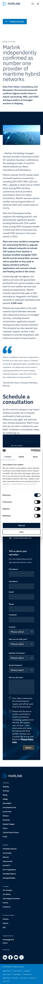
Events (5, 943)
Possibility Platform (9, 874)
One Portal (23, 978)
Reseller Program (9, 824)
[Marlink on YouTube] (16, 957)
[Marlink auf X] (21, 957)
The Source (6, 981)
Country (12, 627)
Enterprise (6, 820)
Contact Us (6, 907)
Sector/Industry (16, 665)
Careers (5, 903)
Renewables (7, 803)
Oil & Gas (6, 791)
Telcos (5, 828)
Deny (21, 532)
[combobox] (21, 631)
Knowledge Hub (8, 940)
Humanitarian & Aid (9, 807)
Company (13, 615)
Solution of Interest (17, 653)
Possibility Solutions (10, 849)
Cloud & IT (6, 865)
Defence (6, 816)
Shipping (6, 787)
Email (11, 592)
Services (6, 919)
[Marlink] (11, 4)
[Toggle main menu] (38, 4)
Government (7, 812)
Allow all (21, 525)
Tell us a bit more (16, 677)
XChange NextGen (9, 878)
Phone (11, 604)
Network (6, 857)
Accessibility (17, 974)
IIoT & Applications (9, 870)
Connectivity (7, 853)
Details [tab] (21, 457)
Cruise (5, 837)
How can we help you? (18, 639)
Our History (7, 894)
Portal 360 (15, 978)
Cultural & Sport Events (11, 832)
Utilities (5, 799)
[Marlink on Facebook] (10, 957)
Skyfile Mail (6, 978)
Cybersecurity (7, 861)
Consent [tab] (7, 457)
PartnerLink (32, 978)
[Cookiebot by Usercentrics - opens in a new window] (30, 450)
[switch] (37, 502)
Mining (5, 795)
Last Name (13, 581)
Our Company (7, 890)
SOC (4, 927)
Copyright (27, 971)
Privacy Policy (7, 974)
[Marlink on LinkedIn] (5, 957)
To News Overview (16, 21)
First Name (14, 569)
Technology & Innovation (11, 899)
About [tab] (35, 457)
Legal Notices (7, 971)
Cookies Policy (17, 971)
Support (5, 923)
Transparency (27, 974)
